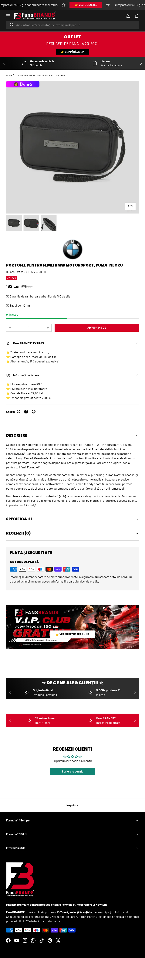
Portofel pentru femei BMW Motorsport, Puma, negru (40, 75)
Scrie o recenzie (72, 771)
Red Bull (44, 916)
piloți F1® (23, 921)
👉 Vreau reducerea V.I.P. (73, 634)
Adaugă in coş (96, 327)
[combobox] (72, 25)
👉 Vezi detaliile (86, 4)
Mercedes (58, 916)
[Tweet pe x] (18, 411)
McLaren (71, 916)
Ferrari (33, 916)
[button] (137, 16)
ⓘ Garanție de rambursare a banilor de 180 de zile (38, 296)
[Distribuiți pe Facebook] (26, 411)
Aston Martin (87, 916)
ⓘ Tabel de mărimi (18, 305)
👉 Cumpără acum (72, 51)
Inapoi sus (72, 805)
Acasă (9, 75)
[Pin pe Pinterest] (33, 411)
